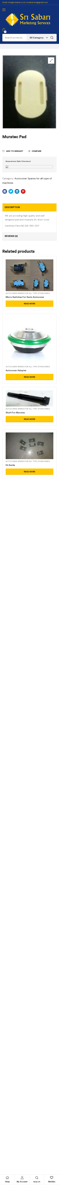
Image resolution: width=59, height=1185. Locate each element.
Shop (7, 1182)
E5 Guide (10, 465)
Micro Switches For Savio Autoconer (25, 297)
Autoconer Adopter (16, 370)
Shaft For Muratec (15, 412)
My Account (22, 1182)
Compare (36, 151)
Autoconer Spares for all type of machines (28, 293)
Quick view (29, 279)
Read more (29, 304)
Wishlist (51, 1182)
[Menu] (3, 9)
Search (52, 37)
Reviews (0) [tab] (11, 236)
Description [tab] (12, 207)
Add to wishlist (14, 151)
